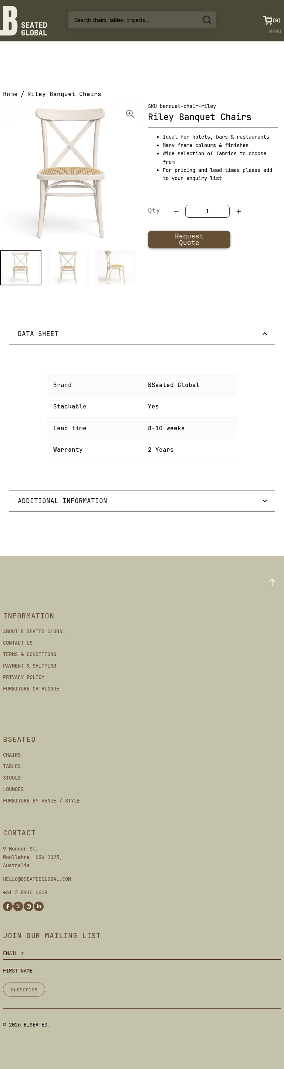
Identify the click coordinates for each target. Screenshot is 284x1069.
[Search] (207, 19)
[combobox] (142, 20)
